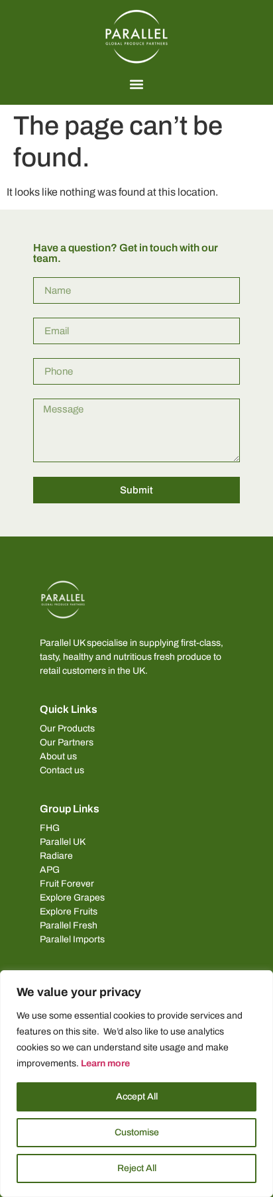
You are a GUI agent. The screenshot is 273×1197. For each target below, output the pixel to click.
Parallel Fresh (68, 925)
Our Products (67, 728)
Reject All (136, 1168)
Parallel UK (62, 842)
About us (58, 756)
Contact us (62, 770)
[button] (137, 84)
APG (50, 870)
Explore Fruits (68, 911)
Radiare (56, 856)
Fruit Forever (67, 884)
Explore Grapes (72, 898)
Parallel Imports (72, 939)
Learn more (105, 1063)
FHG (50, 828)
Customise (137, 1132)
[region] (136, 1083)
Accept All (137, 1097)
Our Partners (66, 742)
